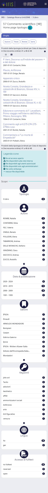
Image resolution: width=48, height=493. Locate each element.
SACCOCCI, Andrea (23, 255)
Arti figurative (23, 414)
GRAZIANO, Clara (23, 250)
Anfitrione (23, 405)
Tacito (23, 382)
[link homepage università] (30, 4)
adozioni (23, 386)
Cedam (23, 333)
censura (23, 418)
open (23, 473)
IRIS (3, 17)
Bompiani (23, 328)
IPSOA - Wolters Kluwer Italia (23, 346)
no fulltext (23, 464)
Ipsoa (23, 342)
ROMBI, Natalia (23, 218)
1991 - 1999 (23, 295)
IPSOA (23, 314)
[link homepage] (8, 4)
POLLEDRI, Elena (23, 236)
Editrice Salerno (23, 337)
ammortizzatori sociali (23, 400)
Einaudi (23, 319)
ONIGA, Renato (23, 232)
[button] (24, 264)
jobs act (23, 377)
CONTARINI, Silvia (23, 223)
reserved (23, 469)
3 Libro (35, 17)
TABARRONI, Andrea (23, 241)
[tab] (6, 54)
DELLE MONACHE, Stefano (23, 246)
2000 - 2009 (23, 290)
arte (23, 409)
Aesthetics (23, 391)
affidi (23, 396)
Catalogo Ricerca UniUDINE (18, 17)
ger (23, 445)
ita (23, 440)
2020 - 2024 (23, 281)
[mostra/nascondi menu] (46, 4)
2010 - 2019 (23, 286)
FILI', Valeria (23, 227)
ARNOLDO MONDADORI (23, 323)
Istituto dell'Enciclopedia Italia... (23, 351)
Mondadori (23, 355)
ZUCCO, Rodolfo (23, 259)
